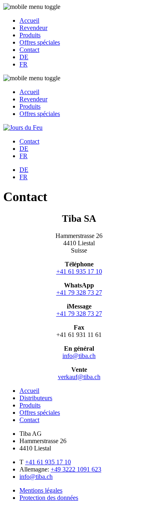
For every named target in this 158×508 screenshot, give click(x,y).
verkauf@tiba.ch (79, 376)
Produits (30, 35)
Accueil (29, 20)
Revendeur (33, 27)
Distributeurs (35, 397)
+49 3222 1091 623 (76, 469)
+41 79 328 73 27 (79, 292)
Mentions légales (40, 490)
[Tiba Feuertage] (23, 127)
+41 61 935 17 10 (79, 271)
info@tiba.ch (79, 355)
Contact (29, 49)
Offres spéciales (39, 42)
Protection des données (48, 497)
